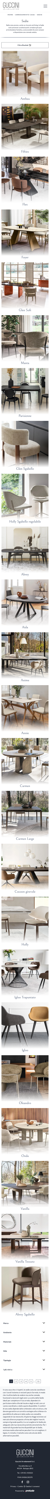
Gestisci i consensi (33, 1486)
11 (38, 1381)
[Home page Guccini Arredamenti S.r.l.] (25, 6)
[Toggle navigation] (45, 6)
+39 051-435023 (26, 1473)
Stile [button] (5, 1351)
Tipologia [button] (7, 1360)
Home (10, 15)
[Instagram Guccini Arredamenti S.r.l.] (28, 1482)
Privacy (13, 1486)
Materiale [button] (7, 1342)
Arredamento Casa (25, 15)
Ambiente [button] (7, 1332)
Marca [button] (5, 1323)
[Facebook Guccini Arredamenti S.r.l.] (22, 1482)
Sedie (39, 15)
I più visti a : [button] (8, 1369)
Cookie (20, 1486)
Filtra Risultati (23, 45)
